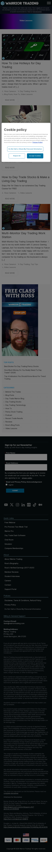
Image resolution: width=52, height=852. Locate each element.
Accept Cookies (35, 156)
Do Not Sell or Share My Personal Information (25, 149)
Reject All (16, 156)
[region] (26, 142)
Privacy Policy (38, 142)
